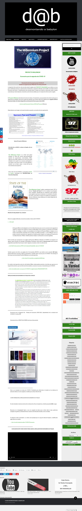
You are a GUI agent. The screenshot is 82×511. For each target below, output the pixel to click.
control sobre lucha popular (72, 358)
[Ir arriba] (75, 498)
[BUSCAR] (71, 48)
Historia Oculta (71, 383)
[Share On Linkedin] (7, 474)
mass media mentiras (71, 407)
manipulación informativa (71, 392)
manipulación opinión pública (71, 398)
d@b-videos (31, 39)
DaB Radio (72, 365)
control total (72, 363)
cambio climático (71, 347)
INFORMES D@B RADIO (42, 39)
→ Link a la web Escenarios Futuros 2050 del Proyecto (30, 104)
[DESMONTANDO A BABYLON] (41, 34)
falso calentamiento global (72, 378)
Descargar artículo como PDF (6, 497)
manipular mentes (72, 402)
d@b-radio (16, 39)
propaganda (71, 415)
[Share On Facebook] (1, 474)
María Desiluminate (72, 404)
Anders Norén (12, 502)
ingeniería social (71, 385)
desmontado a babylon (72, 367)
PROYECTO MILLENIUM (42, 87)
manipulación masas (72, 394)
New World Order (69, 409)
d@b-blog (24, 39)
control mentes (71, 356)
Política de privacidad (66, 39)
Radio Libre (71, 419)
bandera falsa (72, 345)
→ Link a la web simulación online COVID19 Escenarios (22, 422)
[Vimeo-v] (72, 151)
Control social (72, 361)
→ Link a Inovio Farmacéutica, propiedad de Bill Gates (33, 258)
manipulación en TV (72, 390)
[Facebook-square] (70, 145)
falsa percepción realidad (71, 376)
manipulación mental (71, 396)
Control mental (72, 354)
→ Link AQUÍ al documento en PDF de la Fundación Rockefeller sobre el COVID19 (26, 246)
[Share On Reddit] (14, 474)
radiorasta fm (72, 421)
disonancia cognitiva (71, 369)
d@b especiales (53, 39)
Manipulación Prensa (71, 400)
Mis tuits (72, 327)
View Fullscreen (12, 327)
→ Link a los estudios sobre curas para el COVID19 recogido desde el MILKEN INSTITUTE (27, 269)
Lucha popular (72, 387)
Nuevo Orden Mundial (71, 411)
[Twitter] (72, 145)
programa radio (74, 413)
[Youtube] (74, 145)
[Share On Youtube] (17, 474)
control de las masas (71, 352)
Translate (75, 442)
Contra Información (71, 349)
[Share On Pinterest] (10, 474)
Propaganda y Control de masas (72, 417)
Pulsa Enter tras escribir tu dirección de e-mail (71, 220)
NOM (77, 409)
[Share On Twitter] (4, 474)
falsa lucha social (71, 374)
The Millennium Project (14, 154)
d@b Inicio (8, 39)
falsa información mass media (72, 372)
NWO (66, 413)
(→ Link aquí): (11, 222)
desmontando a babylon (16, 500)
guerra (72, 381)
